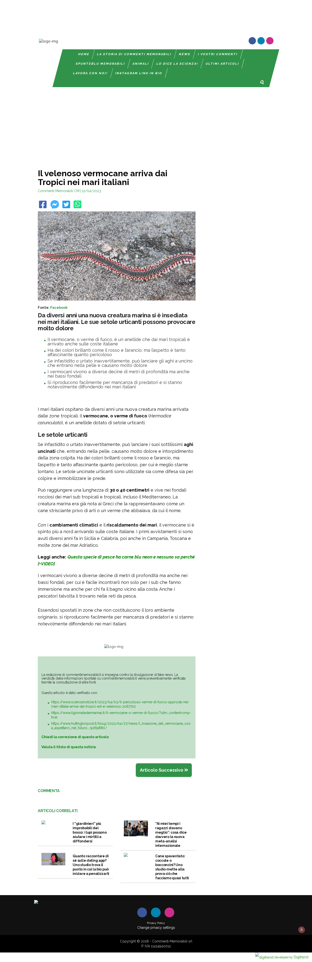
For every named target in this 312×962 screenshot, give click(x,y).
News (184, 54)
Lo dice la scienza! (177, 63)
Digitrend (291, 957)
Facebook (59, 307)
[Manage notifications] (301, 929)
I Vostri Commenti (217, 54)
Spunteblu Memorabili (100, 63)
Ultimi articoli (222, 63)
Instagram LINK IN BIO (139, 73)
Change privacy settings (156, 928)
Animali (140, 63)
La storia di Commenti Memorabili (134, 54)
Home (84, 54)
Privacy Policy (156, 923)
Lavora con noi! (90, 73)
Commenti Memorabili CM (58, 191)
